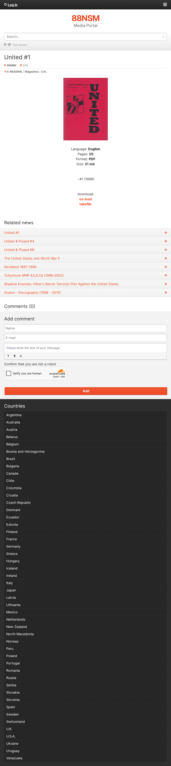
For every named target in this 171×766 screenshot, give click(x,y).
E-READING (14, 71)
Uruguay (13, 751)
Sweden (12, 714)
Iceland (12, 568)
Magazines (32, 71)
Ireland (11, 575)
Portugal (13, 663)
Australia (13, 422)
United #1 (17, 57)
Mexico (12, 612)
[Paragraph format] (14, 356)
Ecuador (12, 517)
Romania (13, 670)
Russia (11, 678)
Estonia (12, 524)
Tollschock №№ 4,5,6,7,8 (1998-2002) (34, 275)
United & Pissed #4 (19, 241)
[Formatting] (8, 356)
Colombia (13, 488)
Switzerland (15, 721)
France (11, 539)
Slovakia (13, 692)
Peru (9, 648)
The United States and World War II (31, 258)
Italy (9, 583)
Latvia (11, 597)
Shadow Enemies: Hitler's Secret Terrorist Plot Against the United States (61, 284)
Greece (12, 554)
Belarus (12, 437)
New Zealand (16, 627)
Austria (11, 429)
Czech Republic (18, 502)
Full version (20, 45)
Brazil (10, 459)
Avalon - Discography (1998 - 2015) (32, 292)
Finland (12, 532)
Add (86, 391)
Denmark (13, 510)
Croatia (12, 495)
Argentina (13, 415)
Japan (11, 590)
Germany (13, 546)
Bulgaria (12, 466)
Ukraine (12, 743)
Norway (12, 641)
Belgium (12, 444)
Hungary (13, 561)
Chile (10, 481)
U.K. (44, 71)
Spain (10, 707)
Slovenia (13, 700)
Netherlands (15, 619)
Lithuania (13, 605)
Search (163, 36)
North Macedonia (20, 634)
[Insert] (21, 356)
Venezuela (14, 758)
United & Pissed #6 (19, 250)
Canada (12, 473)
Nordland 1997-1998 (20, 267)
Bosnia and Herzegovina (25, 451)
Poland (11, 656)
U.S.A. (10, 736)
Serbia (11, 685)
